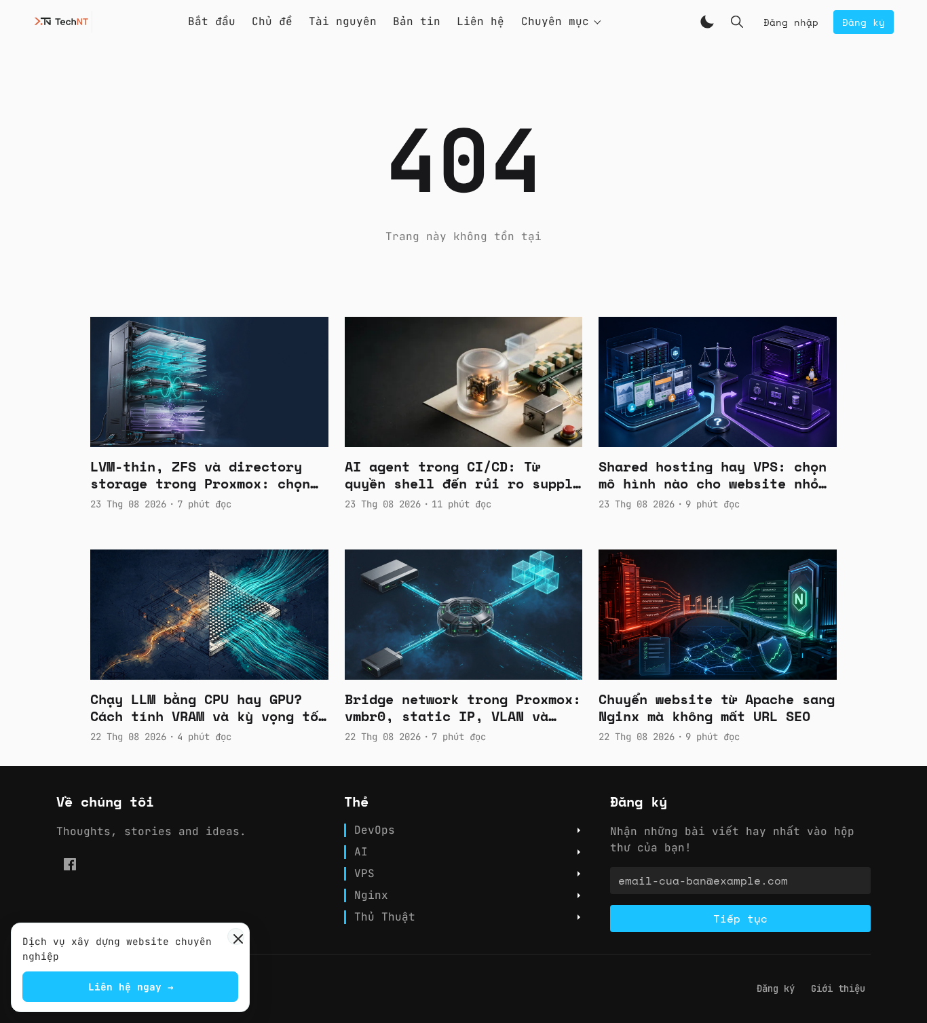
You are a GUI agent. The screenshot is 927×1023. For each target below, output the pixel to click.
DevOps (374, 830)
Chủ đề (272, 21)
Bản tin (416, 21)
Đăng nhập (790, 22)
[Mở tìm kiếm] (737, 21)
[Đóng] (235, 936)
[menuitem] (775, 988)
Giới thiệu (838, 988)
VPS (364, 874)
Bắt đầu (211, 21)
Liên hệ (480, 21)
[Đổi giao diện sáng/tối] (707, 21)
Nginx (371, 895)
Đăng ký (863, 22)
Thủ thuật (384, 917)
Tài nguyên (343, 21)
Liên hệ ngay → (130, 986)
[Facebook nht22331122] (69, 865)
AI (361, 852)
